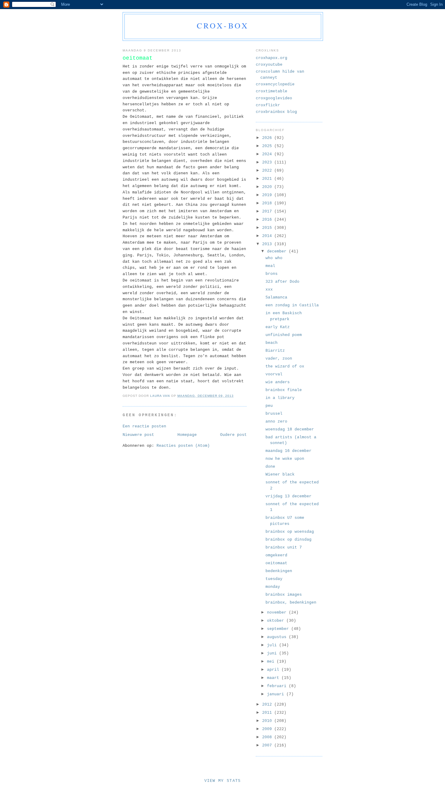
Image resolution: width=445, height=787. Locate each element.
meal (270, 266)
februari (278, 686)
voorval (273, 374)
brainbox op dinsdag (288, 539)
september (279, 629)
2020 (268, 187)
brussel (273, 413)
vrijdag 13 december (288, 496)
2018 (268, 203)
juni (273, 653)
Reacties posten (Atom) (183, 445)
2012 (268, 704)
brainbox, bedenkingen (290, 602)
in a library (280, 398)
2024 (268, 154)
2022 (268, 170)
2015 (268, 228)
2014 (268, 236)
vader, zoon (278, 358)
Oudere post (233, 435)
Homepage (187, 435)
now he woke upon (284, 458)
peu (269, 405)
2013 (268, 244)
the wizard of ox (284, 366)
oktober (276, 620)
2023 (268, 162)
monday (272, 586)
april (274, 669)
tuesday (273, 579)
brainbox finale (283, 390)
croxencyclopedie (275, 84)
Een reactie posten (144, 426)
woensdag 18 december (289, 429)
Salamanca (276, 297)
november (278, 612)
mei (272, 661)
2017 (268, 211)
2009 (268, 729)
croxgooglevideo (274, 98)
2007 (268, 745)
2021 (268, 178)
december (278, 251)
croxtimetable (271, 91)
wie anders (277, 382)
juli (273, 645)
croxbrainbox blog (276, 112)
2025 (268, 146)
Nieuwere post (138, 435)
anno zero (276, 421)
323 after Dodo (282, 281)
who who (273, 258)
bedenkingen (278, 571)
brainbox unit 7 (283, 547)
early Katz (277, 327)
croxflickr (268, 105)
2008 (268, 737)
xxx (269, 289)
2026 (268, 138)
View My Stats (222, 781)
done (270, 466)
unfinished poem (283, 335)
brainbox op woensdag (289, 531)
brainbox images (283, 594)
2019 (268, 195)
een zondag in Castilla (292, 305)
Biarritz (275, 350)
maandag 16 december (288, 451)
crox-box (223, 25)
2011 (268, 712)
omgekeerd (276, 555)
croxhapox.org (271, 58)
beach (271, 343)
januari (276, 694)
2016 (268, 219)
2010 (268, 721)
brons (271, 274)
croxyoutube (269, 64)
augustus (278, 637)
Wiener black (280, 474)
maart (274, 678)
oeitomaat (276, 563)
